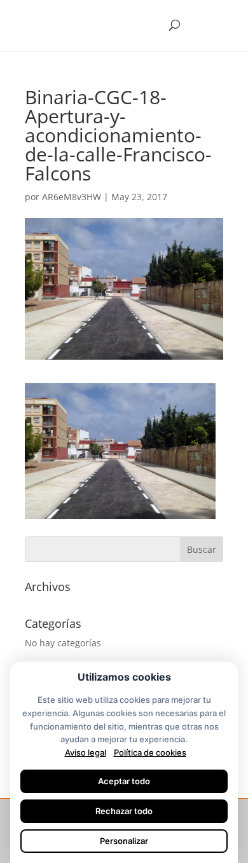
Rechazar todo (124, 811)
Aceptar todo (124, 781)
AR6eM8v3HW (71, 197)
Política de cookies (150, 752)
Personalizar (124, 841)
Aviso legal (85, 752)
